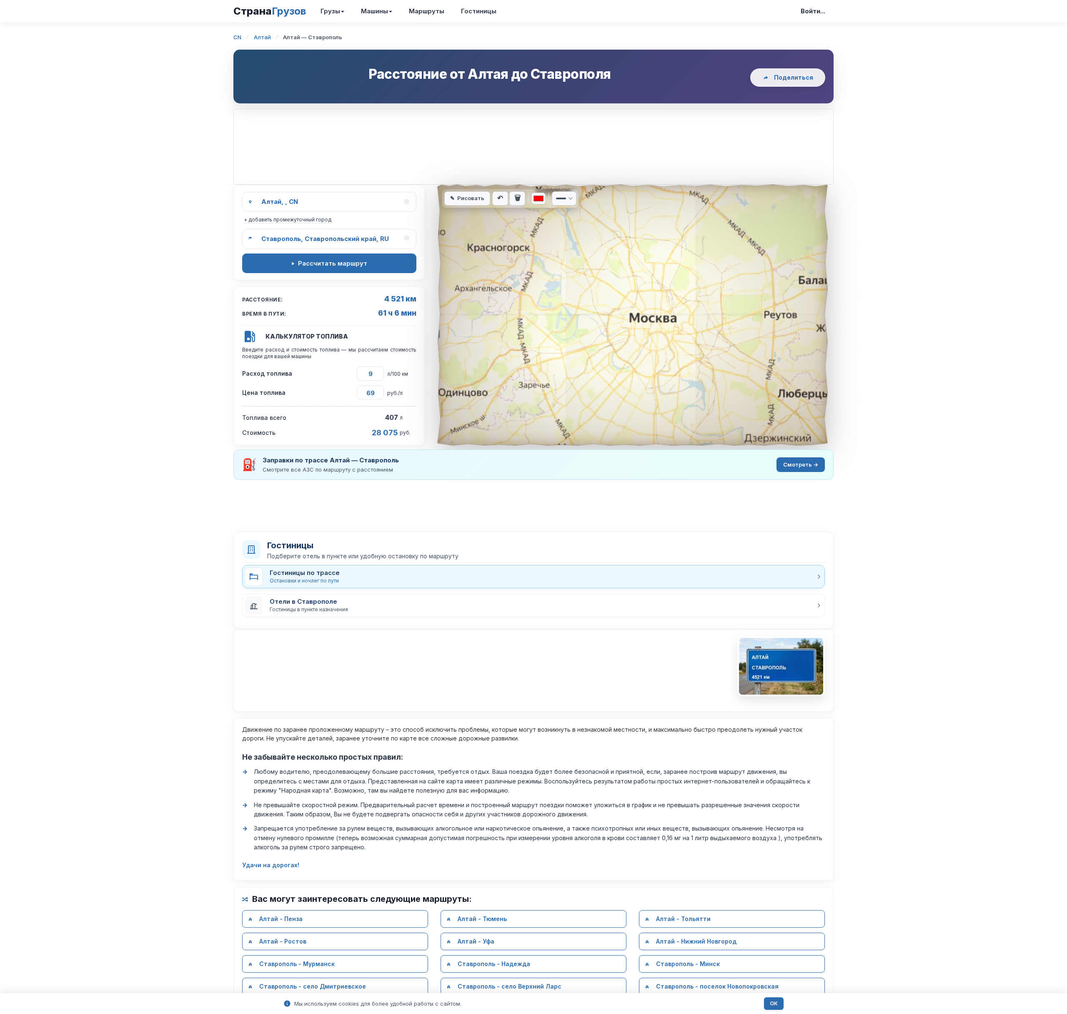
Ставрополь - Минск (688, 963)
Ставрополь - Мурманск (297, 963)
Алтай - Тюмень (482, 918)
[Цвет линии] (538, 198)
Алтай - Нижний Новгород (696, 941)
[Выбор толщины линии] (564, 198)
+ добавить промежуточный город (287, 219)
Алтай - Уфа (476, 941)
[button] (533, 605)
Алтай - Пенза (281, 918)
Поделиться (793, 77)
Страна (269, 11)
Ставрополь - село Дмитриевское (312, 986)
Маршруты (426, 11)
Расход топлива (267, 373)
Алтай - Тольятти (683, 918)
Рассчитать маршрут (332, 263)
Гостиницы (478, 11)
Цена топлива (264, 392)
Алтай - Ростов (282, 941)
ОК (774, 1003)
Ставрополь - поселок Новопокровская (717, 986)
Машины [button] (374, 11)
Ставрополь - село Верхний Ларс (509, 986)
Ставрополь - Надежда (494, 963)
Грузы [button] (330, 11)
